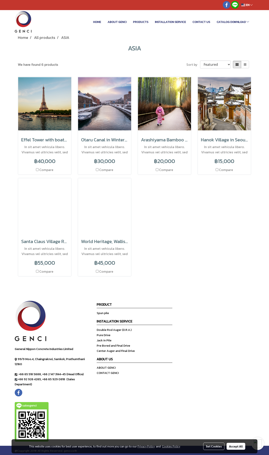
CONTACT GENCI (108, 373)
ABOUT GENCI (117, 22)
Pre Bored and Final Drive (113, 345)
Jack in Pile (104, 340)
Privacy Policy (146, 446)
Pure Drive (103, 335)
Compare (46, 169)
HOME (97, 22)
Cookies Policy (171, 446)
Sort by (193, 64)
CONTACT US (201, 22)
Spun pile (103, 313)
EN (247, 5)
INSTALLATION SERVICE (170, 22)
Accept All (236, 446)
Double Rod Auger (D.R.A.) (114, 330)
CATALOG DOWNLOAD (232, 22)
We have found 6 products (38, 64)
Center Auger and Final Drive (116, 351)
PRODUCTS (140, 22)
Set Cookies (214, 446)
